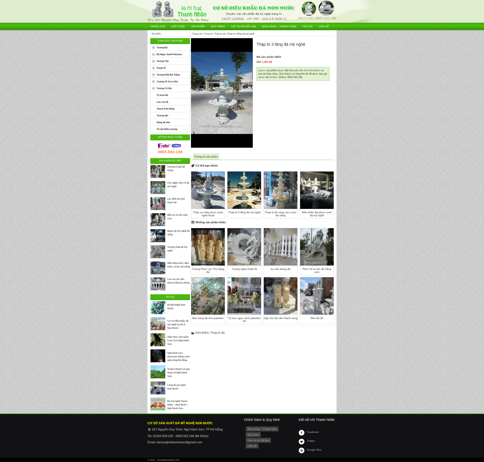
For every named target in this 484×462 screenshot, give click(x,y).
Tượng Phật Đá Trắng (168, 74)
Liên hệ (324, 26)
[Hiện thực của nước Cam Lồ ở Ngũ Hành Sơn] (157, 339)
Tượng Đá (162, 47)
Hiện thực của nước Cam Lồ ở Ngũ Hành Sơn (178, 340)
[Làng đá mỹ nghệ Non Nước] (157, 388)
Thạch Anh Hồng (165, 108)
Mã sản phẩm (265, 56)
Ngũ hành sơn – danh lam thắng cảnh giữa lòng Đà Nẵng (178, 357)
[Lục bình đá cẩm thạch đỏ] (157, 203)
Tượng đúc (162, 115)
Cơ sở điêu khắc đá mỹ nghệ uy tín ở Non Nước (177, 324)
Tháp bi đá (219, 33)
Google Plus (314, 449)
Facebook (313, 431)
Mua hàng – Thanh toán (279, 26)
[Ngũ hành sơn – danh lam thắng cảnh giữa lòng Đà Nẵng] (157, 355)
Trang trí (208, 33)
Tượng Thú (162, 61)
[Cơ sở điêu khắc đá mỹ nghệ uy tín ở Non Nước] (157, 323)
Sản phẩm (198, 26)
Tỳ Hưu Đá (162, 95)
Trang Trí (161, 68)
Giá (259, 61)
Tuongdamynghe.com (168, 460)
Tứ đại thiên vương (167, 129)
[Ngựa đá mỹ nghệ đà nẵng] (157, 235)
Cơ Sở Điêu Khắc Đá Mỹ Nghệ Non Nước (242, 11)
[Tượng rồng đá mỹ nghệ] (157, 251)
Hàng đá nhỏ (163, 122)
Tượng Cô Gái (164, 88)
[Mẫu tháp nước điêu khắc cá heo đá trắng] (157, 267)
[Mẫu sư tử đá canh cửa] (157, 219)
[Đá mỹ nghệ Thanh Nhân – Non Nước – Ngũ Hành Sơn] (157, 404)
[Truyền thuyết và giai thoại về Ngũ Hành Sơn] (157, 372)
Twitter (311, 440)
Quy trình (218, 26)
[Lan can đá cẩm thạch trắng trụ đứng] (157, 283)
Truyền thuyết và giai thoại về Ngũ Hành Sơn (178, 373)
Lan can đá (162, 102)
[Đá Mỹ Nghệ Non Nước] (157, 307)
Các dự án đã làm (243, 26)
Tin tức (307, 26)
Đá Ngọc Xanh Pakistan (169, 54)
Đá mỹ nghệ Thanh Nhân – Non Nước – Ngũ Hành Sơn (178, 405)
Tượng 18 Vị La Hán (167, 81)
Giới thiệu (178, 26)
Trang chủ (157, 26)
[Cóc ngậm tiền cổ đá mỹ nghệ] (157, 187)
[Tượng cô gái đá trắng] (157, 171)
